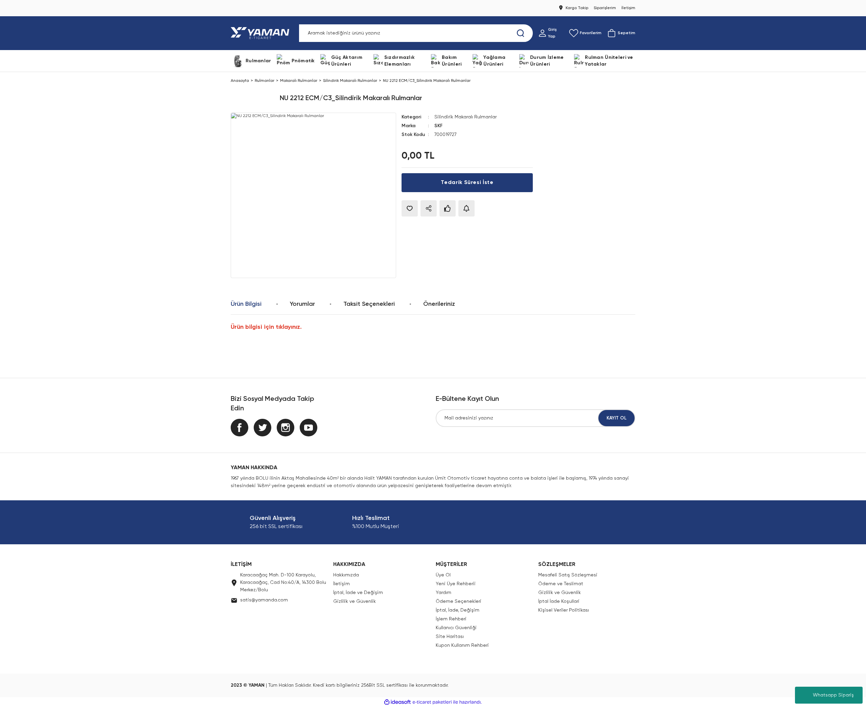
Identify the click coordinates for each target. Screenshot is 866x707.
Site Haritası (450, 636)
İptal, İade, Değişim (457, 610)
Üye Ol (443, 575)
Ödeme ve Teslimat (560, 583)
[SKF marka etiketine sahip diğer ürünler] (252, 98)
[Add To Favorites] (410, 208)
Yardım (443, 592)
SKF (438, 125)
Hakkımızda (346, 575)
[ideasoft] (397, 702)
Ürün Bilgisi (246, 304)
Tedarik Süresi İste (467, 182)
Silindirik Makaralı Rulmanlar (465, 117)
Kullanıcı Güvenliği (456, 627)
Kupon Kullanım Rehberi (462, 645)
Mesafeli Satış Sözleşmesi (567, 575)
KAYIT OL (616, 418)
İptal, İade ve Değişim (358, 592)
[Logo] (261, 33)
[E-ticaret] (432, 702)
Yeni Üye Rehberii (456, 583)
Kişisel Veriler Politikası (563, 610)
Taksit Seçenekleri (369, 304)
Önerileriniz (439, 304)
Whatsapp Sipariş (833, 695)
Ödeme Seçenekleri (458, 601)
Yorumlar (302, 304)
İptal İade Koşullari (558, 601)
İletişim (341, 583)
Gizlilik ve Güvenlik (354, 601)
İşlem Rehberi (451, 619)
